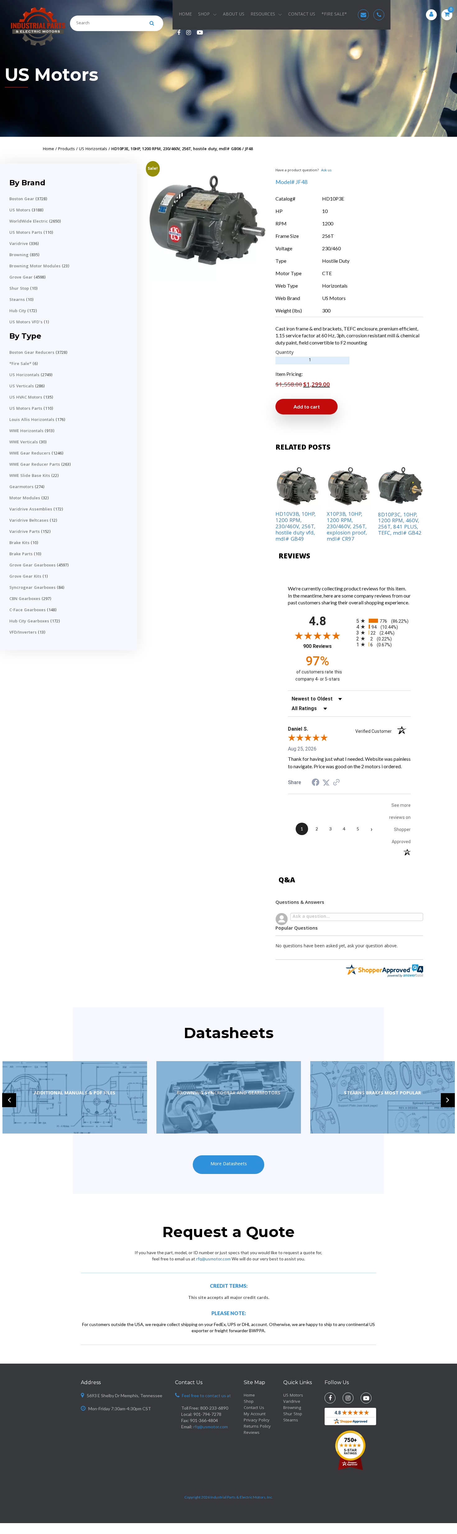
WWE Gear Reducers (29, 453)
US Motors (51, 74)
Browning (19, 255)
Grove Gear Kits (25, 576)
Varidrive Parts (24, 532)
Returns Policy (257, 1426)
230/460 (331, 248)
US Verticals (21, 386)
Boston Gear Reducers (31, 352)
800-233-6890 (214, 1408)
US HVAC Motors (25, 397)
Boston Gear (21, 199)
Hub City (17, 311)
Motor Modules (24, 498)
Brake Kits (19, 543)
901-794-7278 (207, 1414)
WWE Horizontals (26, 431)
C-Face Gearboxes (27, 610)
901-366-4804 (204, 1420)
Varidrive (18, 244)
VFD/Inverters (23, 632)
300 (326, 310)
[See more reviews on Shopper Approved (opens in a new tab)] (336, 782)
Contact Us (301, 14)
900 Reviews (325, 646)
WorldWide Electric (28, 221)
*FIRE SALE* (334, 14)
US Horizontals (24, 375)
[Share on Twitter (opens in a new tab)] (326, 782)
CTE (327, 273)
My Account (254, 1414)
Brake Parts (21, 554)
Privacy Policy (257, 1420)
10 (325, 211)
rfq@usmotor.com (213, 1258)
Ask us (326, 170)
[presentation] (9, 1100)
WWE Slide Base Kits (29, 476)
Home (185, 14)
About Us (233, 14)
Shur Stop (19, 288)
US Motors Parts (25, 232)
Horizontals (335, 286)
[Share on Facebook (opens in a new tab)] (315, 783)
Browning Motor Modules (35, 266)
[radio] (383, 621)
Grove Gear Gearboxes (32, 565)
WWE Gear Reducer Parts (34, 464)
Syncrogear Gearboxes (32, 587)
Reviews (252, 1433)
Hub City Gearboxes (29, 621)
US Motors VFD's (26, 322)
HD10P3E (333, 198)
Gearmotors (21, 487)
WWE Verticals (23, 442)
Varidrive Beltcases (28, 520)
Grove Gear (21, 277)
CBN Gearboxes (24, 599)
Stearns (17, 300)
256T (328, 236)
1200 (327, 223)
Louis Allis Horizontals (31, 420)
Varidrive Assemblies (30, 509)
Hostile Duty (335, 261)
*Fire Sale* (20, 364)
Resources (263, 14)
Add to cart (306, 406)
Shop (204, 14)
